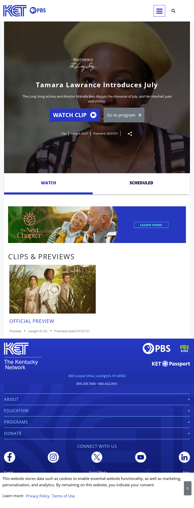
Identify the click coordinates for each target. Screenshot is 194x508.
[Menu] (159, 10)
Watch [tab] (48, 183)
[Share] (128, 133)
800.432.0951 (108, 384)
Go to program (121, 115)
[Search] (173, 10)
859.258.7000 (86, 384)
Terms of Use (63, 495)
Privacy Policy (38, 495)
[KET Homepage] (15, 10)
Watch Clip (70, 115)
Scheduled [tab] (141, 183)
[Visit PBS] (37, 10)
